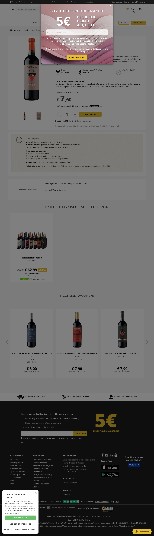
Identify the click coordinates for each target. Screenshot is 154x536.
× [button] (36, 493)
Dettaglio (16, 513)
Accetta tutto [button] (20, 518)
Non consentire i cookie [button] (20, 524)
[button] (20, 529)
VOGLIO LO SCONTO (77, 57)
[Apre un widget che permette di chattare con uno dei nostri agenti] (142, 532)
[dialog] (20, 512)
